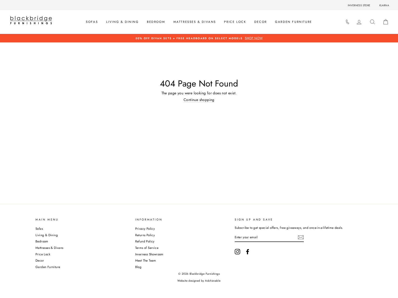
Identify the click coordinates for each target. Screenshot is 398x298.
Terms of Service (146, 247)
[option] (199, 38)
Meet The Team (145, 260)
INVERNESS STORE (359, 5)
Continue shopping (199, 100)
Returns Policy (145, 235)
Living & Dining (122, 22)
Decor (260, 22)
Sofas (92, 22)
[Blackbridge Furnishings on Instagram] (237, 251)
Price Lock (235, 22)
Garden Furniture (293, 22)
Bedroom (156, 22)
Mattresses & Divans (194, 22)
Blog (138, 267)
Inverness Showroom (149, 254)
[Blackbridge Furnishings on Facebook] (247, 251)
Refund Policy (145, 241)
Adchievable (212, 281)
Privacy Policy (145, 228)
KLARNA (384, 5)
